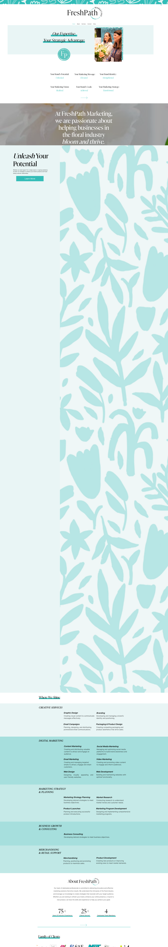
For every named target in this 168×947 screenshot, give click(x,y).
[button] (161, 4)
